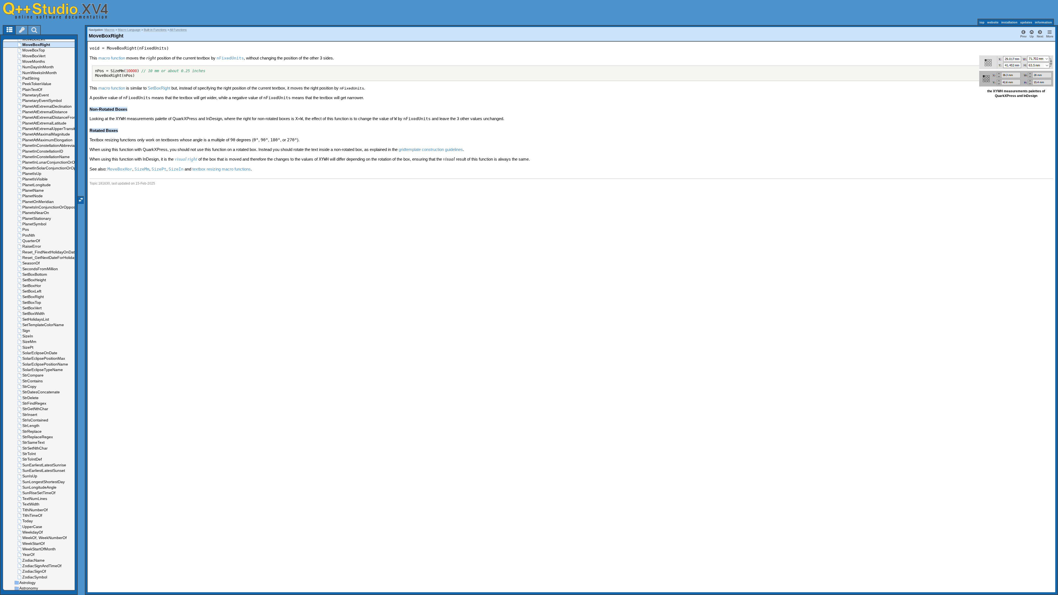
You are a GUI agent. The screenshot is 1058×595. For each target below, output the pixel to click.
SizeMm (141, 169)
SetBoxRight (159, 88)
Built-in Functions (155, 29)
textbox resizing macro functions (221, 169)
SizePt (159, 169)
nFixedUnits (230, 58)
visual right (186, 159)
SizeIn (176, 169)
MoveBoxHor (119, 169)
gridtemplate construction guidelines (431, 149)
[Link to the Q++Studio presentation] (61, 10)
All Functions (178, 29)
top (981, 22)
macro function (111, 58)
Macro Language (129, 29)
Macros (109, 29)
